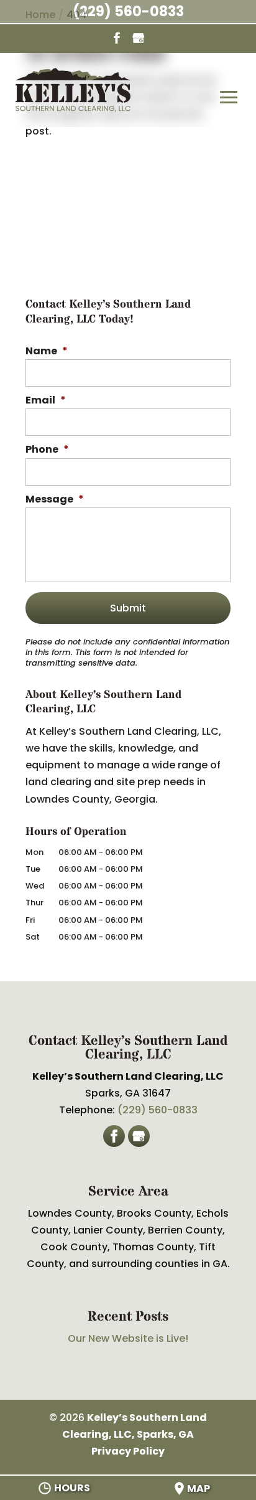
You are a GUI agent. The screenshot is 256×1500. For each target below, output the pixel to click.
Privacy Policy (128, 1451)
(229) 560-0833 (128, 11)
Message (54, 499)
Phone (47, 449)
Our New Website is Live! (128, 1338)
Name (46, 351)
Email (45, 400)
